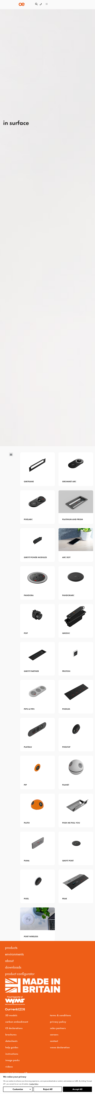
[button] (36, 4)
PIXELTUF (66, 747)
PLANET (65, 785)
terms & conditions (60, 1015)
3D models (11, 1015)
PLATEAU (28, 747)
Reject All (47, 1089)
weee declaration (60, 1047)
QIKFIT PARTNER (31, 671)
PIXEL (26, 898)
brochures (11, 1034)
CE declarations (14, 1028)
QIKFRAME (29, 481)
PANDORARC (68, 595)
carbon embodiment (16, 1021)
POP (26, 633)
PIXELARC (28, 519)
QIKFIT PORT (68, 860)
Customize (18, 1089)
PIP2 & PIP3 (29, 709)
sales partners (58, 1028)
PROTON (66, 671)
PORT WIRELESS (31, 936)
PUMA (26, 860)
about (9, 960)
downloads (13, 967)
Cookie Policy (33, 1084)
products (11, 947)
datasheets (11, 1041)
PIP (25, 785)
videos (9, 1066)
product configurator (20, 973)
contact (54, 1041)
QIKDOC (66, 633)
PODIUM (66, 709)
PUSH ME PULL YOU (71, 823)
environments (14, 954)
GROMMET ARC (69, 481)
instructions (11, 1053)
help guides (11, 1047)
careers (54, 1034)
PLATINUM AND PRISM (72, 519)
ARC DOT (66, 557)
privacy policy (58, 1021)
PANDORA (29, 595)
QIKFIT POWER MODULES (35, 557)
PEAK (64, 898)
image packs (12, 1060)
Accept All (77, 1089)
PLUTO (27, 823)
